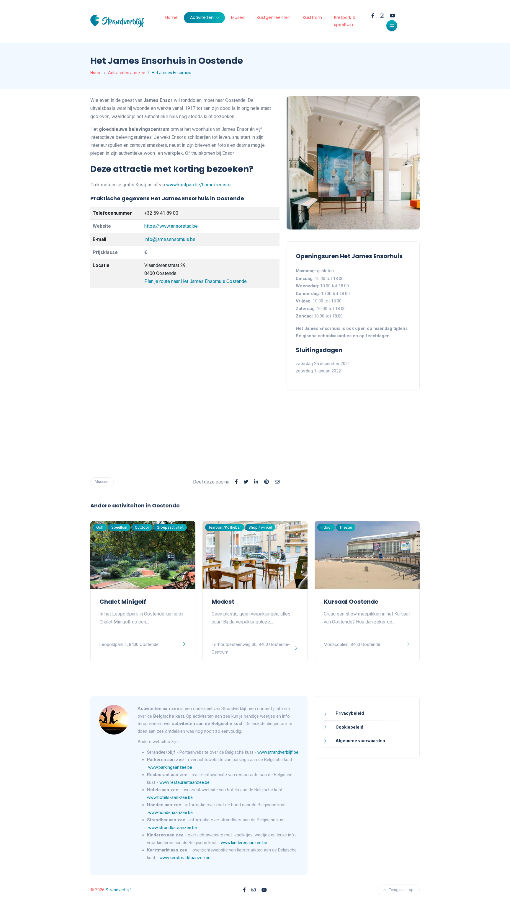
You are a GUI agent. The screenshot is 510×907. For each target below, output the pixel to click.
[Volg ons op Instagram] (382, 16)
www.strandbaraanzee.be (172, 827)
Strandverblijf (118, 890)
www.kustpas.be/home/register (199, 185)
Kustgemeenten (273, 17)
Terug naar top (401, 890)
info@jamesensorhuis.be (169, 239)
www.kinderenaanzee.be (244, 842)
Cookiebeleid (348, 727)
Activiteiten (202, 17)
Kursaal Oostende (351, 601)
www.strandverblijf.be (277, 752)
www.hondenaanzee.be (170, 812)
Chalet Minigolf (122, 601)
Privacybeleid (349, 713)
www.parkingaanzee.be (170, 767)
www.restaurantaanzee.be (185, 782)
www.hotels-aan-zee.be (170, 797)
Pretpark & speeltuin (345, 20)
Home (171, 17)
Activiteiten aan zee (126, 72)
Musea (238, 17)
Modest (223, 601)
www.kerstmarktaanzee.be (184, 857)
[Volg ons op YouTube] (392, 16)
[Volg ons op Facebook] (373, 16)
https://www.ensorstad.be (171, 226)
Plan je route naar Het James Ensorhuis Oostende (195, 281)
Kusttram (312, 17)
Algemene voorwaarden (359, 740)
